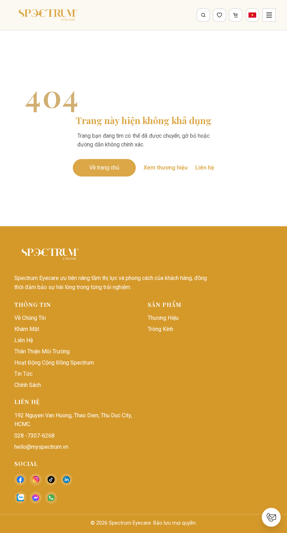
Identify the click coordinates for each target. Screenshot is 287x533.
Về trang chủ (104, 167)
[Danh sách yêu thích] (219, 15)
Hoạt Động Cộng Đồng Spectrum (54, 362)
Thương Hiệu (163, 318)
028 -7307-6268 (34, 435)
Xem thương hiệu (166, 167)
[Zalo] (20, 498)
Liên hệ (204, 167)
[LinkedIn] (66, 479)
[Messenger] (36, 498)
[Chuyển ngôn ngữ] (252, 15)
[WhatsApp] (51, 498)
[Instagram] (36, 479)
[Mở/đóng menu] (269, 15)
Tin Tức (23, 373)
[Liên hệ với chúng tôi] (271, 517)
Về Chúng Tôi (30, 318)
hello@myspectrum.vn (41, 447)
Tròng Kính (160, 329)
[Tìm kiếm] (203, 15)
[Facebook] (20, 479)
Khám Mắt (26, 329)
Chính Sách (27, 385)
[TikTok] (51, 479)
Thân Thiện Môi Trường (42, 351)
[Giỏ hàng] (235, 15)
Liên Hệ (23, 340)
